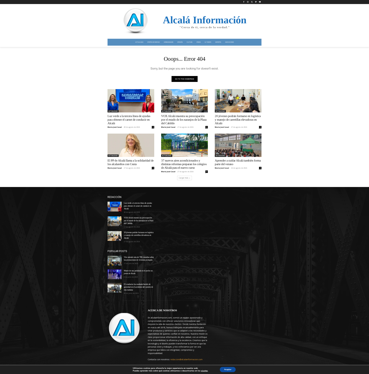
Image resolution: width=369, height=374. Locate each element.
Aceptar (227, 369)
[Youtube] (259, 2)
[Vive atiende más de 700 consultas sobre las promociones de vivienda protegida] (115, 261)
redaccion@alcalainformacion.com (186, 359)
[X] (252, 2)
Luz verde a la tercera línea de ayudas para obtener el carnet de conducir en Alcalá (129, 119)
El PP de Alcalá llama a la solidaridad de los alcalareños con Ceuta (131, 162)
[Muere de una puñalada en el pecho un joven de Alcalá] (115, 274)
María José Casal (115, 127)
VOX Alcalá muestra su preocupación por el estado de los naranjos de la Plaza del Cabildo (184, 119)
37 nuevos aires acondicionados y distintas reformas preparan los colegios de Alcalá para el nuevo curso (184, 164)
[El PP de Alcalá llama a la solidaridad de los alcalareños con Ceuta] (131, 145)
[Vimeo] (255, 2)
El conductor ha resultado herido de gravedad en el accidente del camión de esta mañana (138, 287)
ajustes (204, 371)
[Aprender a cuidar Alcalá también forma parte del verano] (238, 145)
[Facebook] (243, 2)
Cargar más (183, 178)
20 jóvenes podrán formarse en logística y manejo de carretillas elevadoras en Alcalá (238, 119)
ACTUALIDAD (113, 111)
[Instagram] (248, 2)
